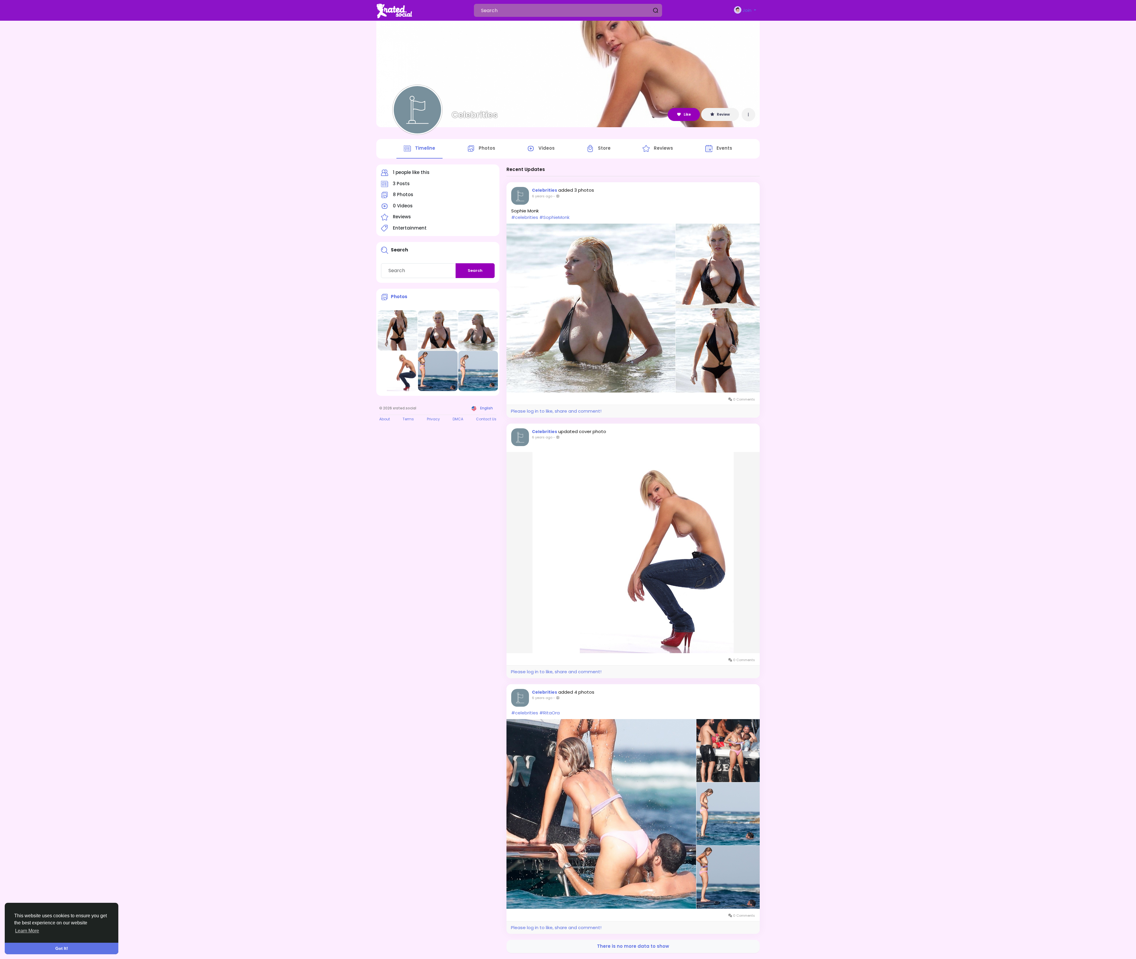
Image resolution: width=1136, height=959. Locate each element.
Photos (399, 296)
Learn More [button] (27, 930)
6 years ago (542, 196)
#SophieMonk (554, 217)
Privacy (433, 419)
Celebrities (475, 115)
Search (475, 270)
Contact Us (486, 419)
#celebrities (524, 217)
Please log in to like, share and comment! (556, 411)
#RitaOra (549, 713)
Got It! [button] (61, 948)
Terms (408, 419)
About (384, 419)
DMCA (458, 419)
